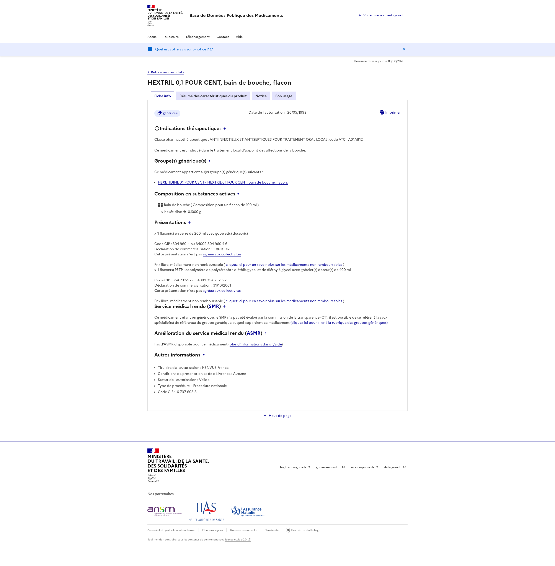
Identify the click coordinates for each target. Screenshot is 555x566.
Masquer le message (404, 49)
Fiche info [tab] (162, 95)
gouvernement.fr (328, 467)
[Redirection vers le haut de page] (225, 128)
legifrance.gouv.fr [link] (293, 467)
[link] (236, 15)
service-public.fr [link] (362, 467)
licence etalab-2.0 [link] (235, 540)
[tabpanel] (277, 255)
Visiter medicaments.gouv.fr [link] (384, 15)
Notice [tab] (261, 95)
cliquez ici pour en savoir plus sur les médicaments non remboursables (284, 264)
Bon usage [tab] (283, 95)
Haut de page (280, 415)
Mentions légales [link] (212, 530)
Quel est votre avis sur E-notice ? (182, 49)
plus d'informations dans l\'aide (256, 344)
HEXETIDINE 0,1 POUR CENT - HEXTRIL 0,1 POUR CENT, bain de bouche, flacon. (223, 182)
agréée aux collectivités (222, 254)
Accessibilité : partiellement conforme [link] (171, 530)
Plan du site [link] (271, 530)
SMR (214, 306)
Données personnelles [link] (243, 530)
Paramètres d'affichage (305, 530)
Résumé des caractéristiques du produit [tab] (213, 95)
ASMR (254, 333)
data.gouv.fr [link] (393, 467)
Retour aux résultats (167, 72)
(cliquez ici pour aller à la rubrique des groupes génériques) (339, 322)
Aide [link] (239, 37)
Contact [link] (223, 37)
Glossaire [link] (172, 37)
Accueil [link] (152, 37)
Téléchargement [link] (198, 37)
